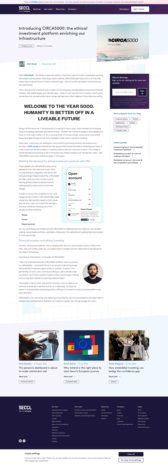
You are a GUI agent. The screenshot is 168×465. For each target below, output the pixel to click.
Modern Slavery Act (143, 427)
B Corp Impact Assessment (125, 424)
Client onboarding (57, 413)
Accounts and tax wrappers (60, 410)
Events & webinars (106, 413)
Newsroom (120, 415)
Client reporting (56, 415)
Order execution (142, 415)
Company (72, 9)
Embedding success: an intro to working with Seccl (127, 154)
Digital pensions (56, 421)
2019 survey (33, 146)
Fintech (135, 119)
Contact (103, 418)
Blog (118, 418)
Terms (139, 410)
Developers (124, 9)
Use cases (48, 9)
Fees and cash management (60, 424)
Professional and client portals (61, 435)
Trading (54, 438)
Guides (103, 410)
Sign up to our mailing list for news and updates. (129, 81)
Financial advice (122, 119)
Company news (26, 46)
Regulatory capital (143, 418)
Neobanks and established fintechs (85, 415)
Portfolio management (58, 433)
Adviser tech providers (81, 413)
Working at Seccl (122, 127)
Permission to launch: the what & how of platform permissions (128, 161)
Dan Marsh (32, 64)
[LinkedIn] (20, 440)
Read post (23, 376)
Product (132, 123)
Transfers (54, 441)
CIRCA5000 (29, 75)
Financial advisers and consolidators (85, 410)
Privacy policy (142, 413)
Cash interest (141, 421)
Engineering (120, 123)
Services (36, 9)
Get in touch (138, 9)
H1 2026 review (37, 2)
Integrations (55, 427)
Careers (119, 413)
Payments (55, 430)
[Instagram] (24, 440)
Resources (60, 9)
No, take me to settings (131, 460)
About (118, 410)
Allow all (131, 454)
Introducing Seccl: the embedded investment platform (128, 148)
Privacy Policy (125, 105)
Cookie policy (142, 424)
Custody (54, 418)
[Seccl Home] (24, 9)
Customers (120, 421)
